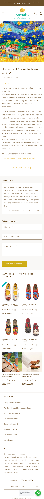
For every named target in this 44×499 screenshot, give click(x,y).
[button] (3, 13)
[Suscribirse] (37, 487)
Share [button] (7, 83)
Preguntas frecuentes (12, 402)
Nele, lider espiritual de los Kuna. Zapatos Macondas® (11, 375)
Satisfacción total (11, 424)
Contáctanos (9, 440)
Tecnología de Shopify (26, 498)
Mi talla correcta (10, 429)
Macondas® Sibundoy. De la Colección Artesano (9, 340)
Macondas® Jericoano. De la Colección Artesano (29, 340)
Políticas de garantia (12, 413)
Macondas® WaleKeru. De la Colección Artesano (30, 305)
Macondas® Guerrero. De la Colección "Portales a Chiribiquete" (11, 305)
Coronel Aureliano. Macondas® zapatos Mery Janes (30, 375)
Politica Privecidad (11, 435)
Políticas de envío (11, 418)
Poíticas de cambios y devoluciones (17, 408)
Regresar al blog (24, 167)
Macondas (18, 498)
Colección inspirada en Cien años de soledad (18, 158)
